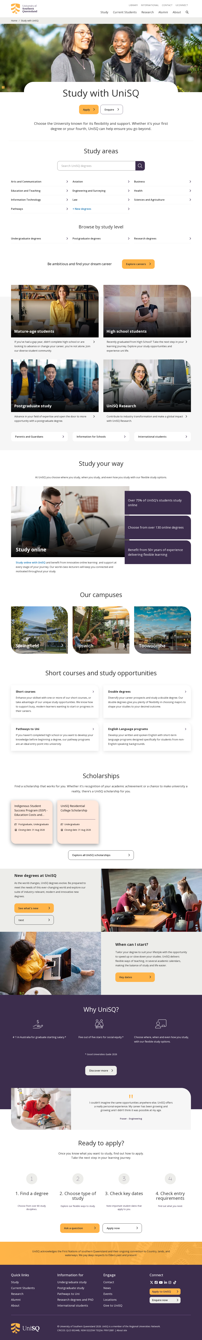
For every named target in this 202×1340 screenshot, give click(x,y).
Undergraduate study (72, 1282)
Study (104, 12)
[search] (140, 166)
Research (147, 12)
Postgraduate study (70, 1288)
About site (122, 1330)
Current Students (125, 12)
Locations (110, 1300)
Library (133, 5)
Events (107, 1294)
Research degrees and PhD (75, 1300)
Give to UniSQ (112, 1305)
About (177, 12)
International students (72, 1305)
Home (14, 20)
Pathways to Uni (68, 1294)
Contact (167, 5)
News (107, 1288)
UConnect (182, 5)
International (150, 5)
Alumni (163, 12)
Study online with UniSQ (30, 562)
